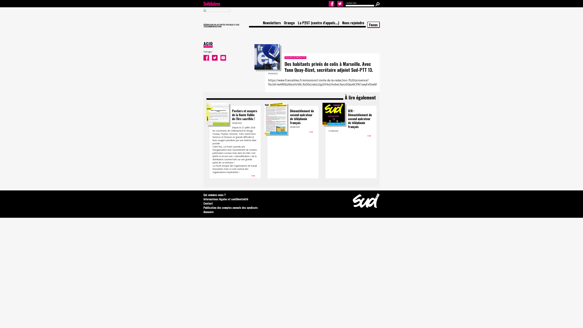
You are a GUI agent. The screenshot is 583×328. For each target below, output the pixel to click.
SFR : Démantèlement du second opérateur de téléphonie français (360, 119)
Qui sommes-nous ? (214, 195)
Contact (208, 203)
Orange (289, 22)
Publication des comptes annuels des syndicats (230, 208)
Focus (373, 24)
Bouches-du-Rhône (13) (295, 57)
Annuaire (208, 212)
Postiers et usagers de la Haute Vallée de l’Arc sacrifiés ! (244, 115)
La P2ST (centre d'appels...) (318, 22)
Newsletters (272, 22)
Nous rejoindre (353, 22)
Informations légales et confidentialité (225, 199)
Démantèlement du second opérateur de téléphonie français (302, 117)
